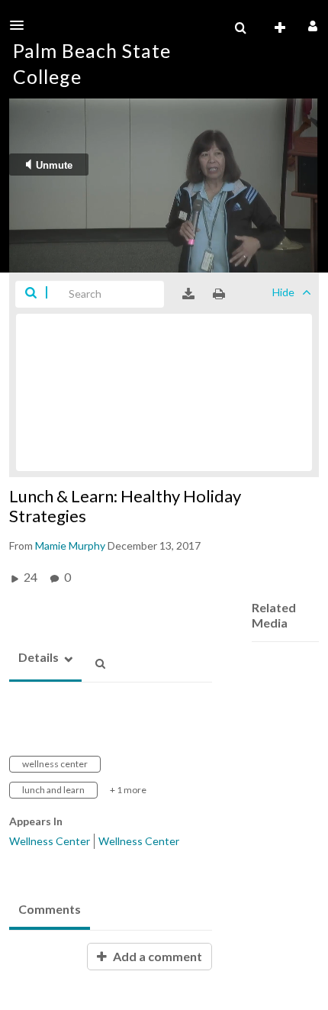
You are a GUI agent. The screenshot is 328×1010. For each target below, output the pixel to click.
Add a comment (156, 956)
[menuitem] (240, 28)
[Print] (219, 294)
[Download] (188, 294)
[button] (21, 25)
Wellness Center (49, 840)
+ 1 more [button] (128, 789)
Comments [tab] (49, 909)
